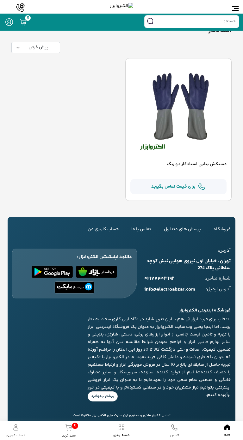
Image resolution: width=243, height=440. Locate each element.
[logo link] (121, 6)
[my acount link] (9, 22)
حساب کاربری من (103, 229)
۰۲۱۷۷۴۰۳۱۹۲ (159, 279)
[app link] (96, 272)
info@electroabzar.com (169, 289)
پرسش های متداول (182, 229)
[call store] (20, 7)
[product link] (178, 110)
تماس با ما (141, 229)
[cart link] (23, 22)
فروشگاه (222, 229)
